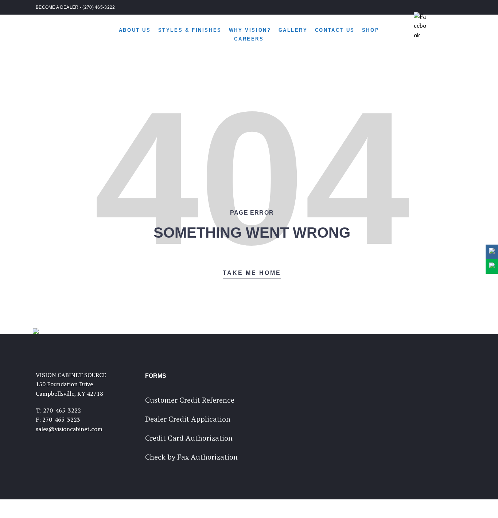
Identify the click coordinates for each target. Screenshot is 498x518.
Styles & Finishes (190, 30)
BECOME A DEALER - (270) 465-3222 (75, 7)
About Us (135, 30)
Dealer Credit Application (187, 419)
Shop (370, 30)
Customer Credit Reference (189, 400)
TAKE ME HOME (252, 273)
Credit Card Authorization (189, 438)
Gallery (293, 30)
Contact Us (335, 30)
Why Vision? (250, 30)
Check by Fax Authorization (191, 457)
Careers (249, 39)
